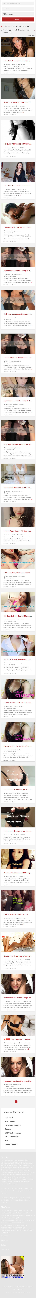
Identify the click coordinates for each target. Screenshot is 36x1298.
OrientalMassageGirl (18, 706)
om (12, 918)
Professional (9, 404)
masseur (19, 231)
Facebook (4, 1240)
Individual (8, 64)
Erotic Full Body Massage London (17, 572)
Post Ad (20, 1289)
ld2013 (15, 876)
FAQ (14, 1289)
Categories (12, 1287)
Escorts (8, 317)
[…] (23, 112)
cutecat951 (13, 534)
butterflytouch (15, 959)
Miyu (14, 793)
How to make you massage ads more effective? (17, 1230)
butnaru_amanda (16, 1001)
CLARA (13, 64)
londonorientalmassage (19, 576)
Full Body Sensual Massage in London (18, 659)
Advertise (4, 1236)
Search (19, 19)
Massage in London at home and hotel (18, 1081)
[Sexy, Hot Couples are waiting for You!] (12, 1267)
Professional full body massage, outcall (19, 998)
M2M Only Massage (11, 231)
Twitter (3, 1245)
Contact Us (5, 1250)
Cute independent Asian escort (16, 914)
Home (5, 1287)
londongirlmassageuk (17, 274)
